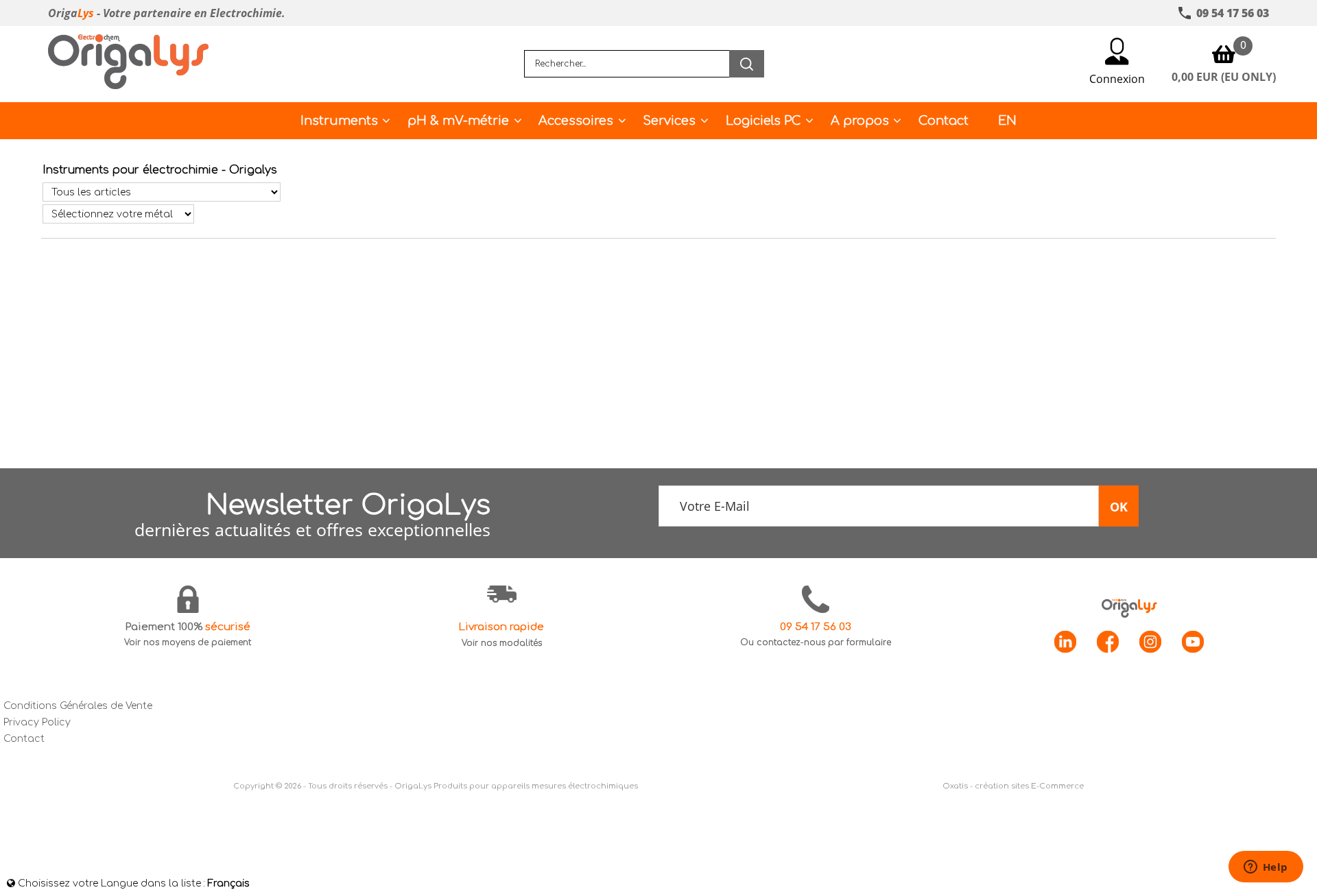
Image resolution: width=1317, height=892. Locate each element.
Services (669, 121)
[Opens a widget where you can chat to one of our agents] (1265, 868)
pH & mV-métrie (458, 121)
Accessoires (575, 121)
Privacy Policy (37, 722)
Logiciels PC (763, 121)
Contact (943, 121)
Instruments (339, 121)
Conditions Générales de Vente (77, 706)
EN (1007, 121)
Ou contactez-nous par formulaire (815, 642)
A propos (860, 121)
